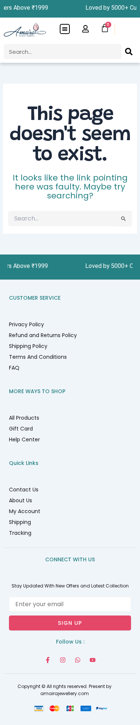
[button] (65, 29)
